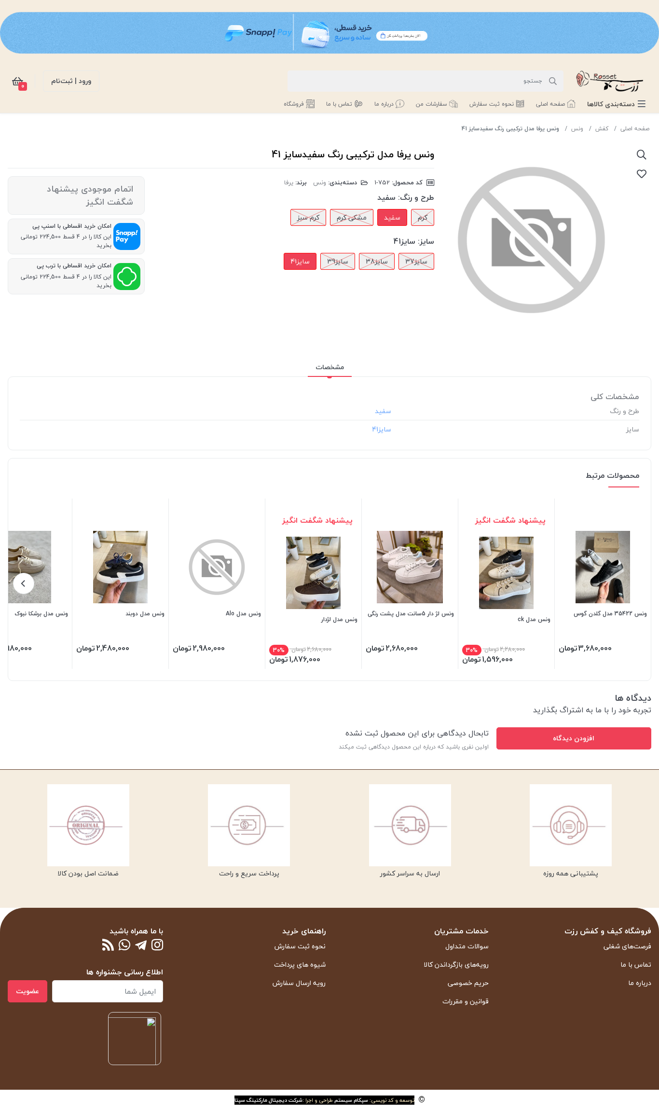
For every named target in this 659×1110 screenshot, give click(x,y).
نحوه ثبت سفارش (300, 946)
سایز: (426, 241)
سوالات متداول (467, 946)
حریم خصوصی (468, 983)
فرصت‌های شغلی (627, 946)
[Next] (23, 583)
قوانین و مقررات (465, 1001)
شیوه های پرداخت (300, 964)
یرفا (288, 182)
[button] (616, 104)
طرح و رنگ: (416, 197)
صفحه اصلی (634, 129)
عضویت (27, 991)
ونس (577, 129)
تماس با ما (635, 964)
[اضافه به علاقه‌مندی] (641, 173)
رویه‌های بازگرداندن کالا (456, 964)
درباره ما (639, 983)
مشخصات (330, 367)
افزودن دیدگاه (573, 738)
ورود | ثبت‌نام (71, 81)
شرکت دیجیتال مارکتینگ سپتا (268, 1100)
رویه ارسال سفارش (299, 983)
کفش (601, 129)
